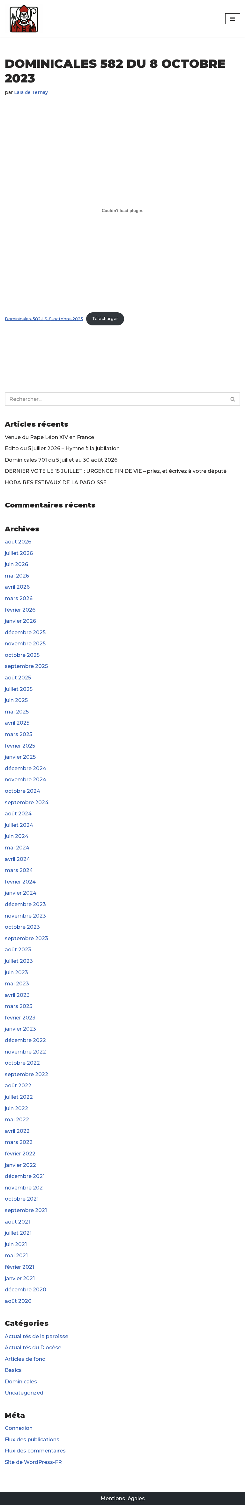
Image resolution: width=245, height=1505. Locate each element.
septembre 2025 (26, 666)
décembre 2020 (25, 1290)
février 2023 (20, 1018)
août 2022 (18, 1086)
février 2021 (19, 1267)
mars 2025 (18, 734)
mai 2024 (17, 848)
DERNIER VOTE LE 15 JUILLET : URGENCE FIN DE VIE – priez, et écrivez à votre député (115, 471)
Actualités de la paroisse (36, 1336)
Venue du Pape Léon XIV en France (49, 437)
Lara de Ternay (31, 92)
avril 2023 (17, 995)
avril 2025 (17, 723)
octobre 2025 (22, 655)
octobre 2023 (22, 927)
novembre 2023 (25, 916)
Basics (13, 1370)
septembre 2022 (26, 1074)
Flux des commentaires (35, 1451)
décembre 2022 (25, 1040)
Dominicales (21, 1382)
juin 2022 (16, 1108)
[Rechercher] (233, 399)
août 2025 (18, 678)
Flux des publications (32, 1440)
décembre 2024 (25, 768)
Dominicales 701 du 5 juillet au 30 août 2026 (61, 460)
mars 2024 (19, 870)
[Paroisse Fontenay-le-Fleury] (24, 18)
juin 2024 (16, 836)
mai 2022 (17, 1120)
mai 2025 (17, 712)
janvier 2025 (20, 757)
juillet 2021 (18, 1233)
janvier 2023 (20, 1029)
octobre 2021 (22, 1199)
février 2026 (20, 610)
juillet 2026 (19, 553)
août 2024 (18, 814)
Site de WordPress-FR (33, 1462)
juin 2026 (16, 564)
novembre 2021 (25, 1188)
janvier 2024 (20, 893)
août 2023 (18, 950)
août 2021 (17, 1222)
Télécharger (105, 318)
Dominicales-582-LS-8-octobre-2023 (44, 318)
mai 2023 (17, 984)
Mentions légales (122, 1498)
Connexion (19, 1428)
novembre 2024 (25, 780)
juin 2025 (16, 700)
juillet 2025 (19, 689)
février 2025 (20, 746)
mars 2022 (19, 1142)
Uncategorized (24, 1393)
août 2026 (18, 542)
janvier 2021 (20, 1278)
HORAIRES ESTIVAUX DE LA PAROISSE (56, 482)
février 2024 (20, 882)
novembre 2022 (25, 1052)
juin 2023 (16, 972)
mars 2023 (19, 1006)
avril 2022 (17, 1131)
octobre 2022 (22, 1063)
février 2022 (20, 1154)
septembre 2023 (26, 938)
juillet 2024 (19, 825)
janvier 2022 (20, 1165)
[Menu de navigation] (232, 18)
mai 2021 (16, 1256)
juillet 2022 (19, 1097)
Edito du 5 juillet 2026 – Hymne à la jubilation (62, 448)
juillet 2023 (19, 961)
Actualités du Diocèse (33, 1348)
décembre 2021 (25, 1176)
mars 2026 (19, 598)
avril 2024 (17, 859)
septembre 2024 (26, 802)
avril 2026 (17, 587)
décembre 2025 (25, 632)
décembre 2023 (25, 904)
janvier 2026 (20, 621)
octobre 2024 (22, 791)
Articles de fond (25, 1359)
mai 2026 (17, 576)
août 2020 (18, 1301)
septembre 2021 (26, 1210)
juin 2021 (16, 1244)
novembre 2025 (25, 644)
